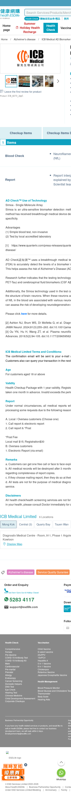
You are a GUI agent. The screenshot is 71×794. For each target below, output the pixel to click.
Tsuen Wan (62, 524)
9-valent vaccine (45, 651)
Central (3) (25, 524)
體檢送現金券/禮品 (50, 18)
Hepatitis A (43, 660)
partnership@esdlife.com (20, 733)
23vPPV (41, 654)
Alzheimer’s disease (20, 572)
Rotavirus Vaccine (46, 672)
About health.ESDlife (15, 786)
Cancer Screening (13, 680)
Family (64, 789)
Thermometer (44, 693)
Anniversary (51, 789)
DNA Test (9, 686)
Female (8, 651)
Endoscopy (10, 677)
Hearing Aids (44, 699)
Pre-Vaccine (10, 654)
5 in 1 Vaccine (44, 663)
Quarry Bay (43, 524)
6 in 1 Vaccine (44, 666)
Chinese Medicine (13, 695)
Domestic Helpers (13, 683)
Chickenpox (43, 669)
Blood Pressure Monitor (49, 687)
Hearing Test (11, 692)
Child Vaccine (44, 648)
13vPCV (41, 657)
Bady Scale (43, 696)
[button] (58, 81)
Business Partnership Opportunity (44, 786)
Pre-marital (10, 669)
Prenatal (9, 672)
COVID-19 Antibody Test (16, 657)
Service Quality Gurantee (53, 572)
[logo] (10, 19)
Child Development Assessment (20, 698)
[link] (13, 757)
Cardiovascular (12, 666)
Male (7, 663)
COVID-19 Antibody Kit (15, 660)
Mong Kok (8, 524)
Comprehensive (12, 648)
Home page (7, 28)
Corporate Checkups (15, 701)
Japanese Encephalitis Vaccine (52, 675)
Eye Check (10, 689)
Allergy (8, 675)
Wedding (36, 789)
